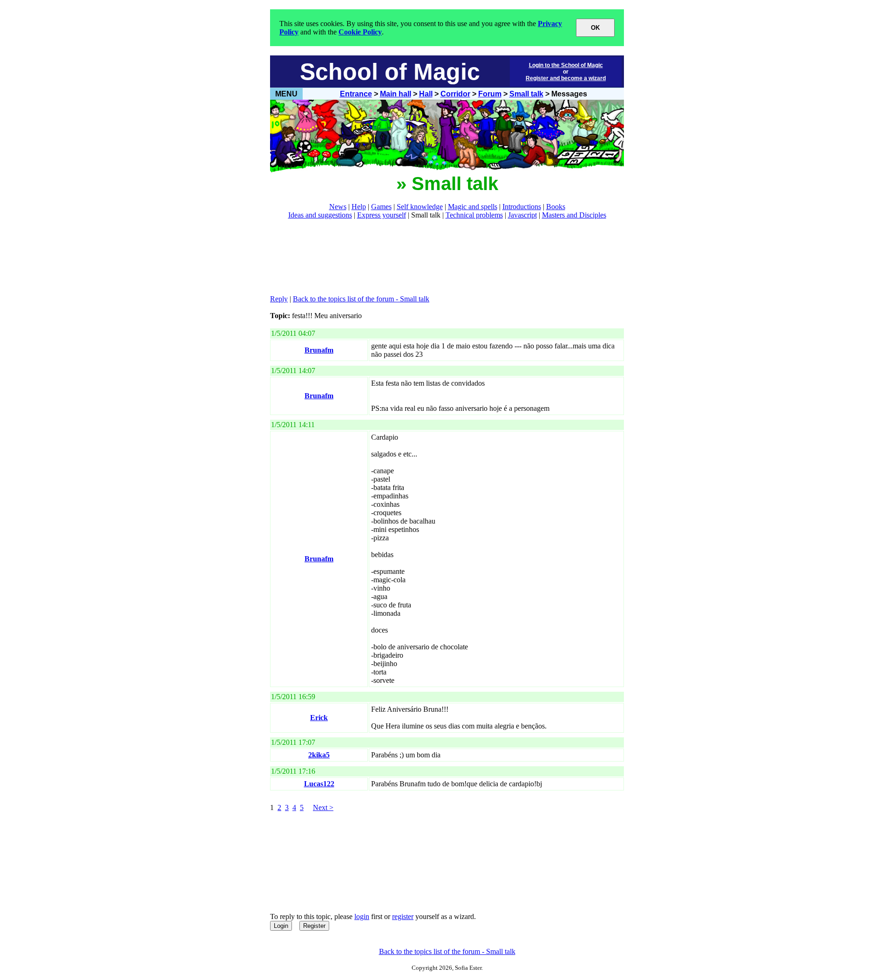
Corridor (455, 94)
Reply (279, 299)
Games (381, 207)
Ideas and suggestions (320, 215)
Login (281, 925)
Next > (323, 807)
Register (314, 925)
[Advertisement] (439, 257)
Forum (489, 94)
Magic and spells (472, 207)
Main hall (395, 94)
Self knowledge (420, 207)
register (402, 916)
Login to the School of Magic (566, 65)
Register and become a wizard (566, 78)
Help (359, 207)
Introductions (521, 207)
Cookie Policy (360, 32)
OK (595, 27)
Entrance (356, 94)
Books (555, 207)
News (337, 207)
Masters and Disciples (574, 215)
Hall (426, 94)
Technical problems (474, 215)
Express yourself (381, 215)
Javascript (522, 215)
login (361, 916)
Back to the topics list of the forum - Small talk (361, 299)
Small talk (526, 94)
